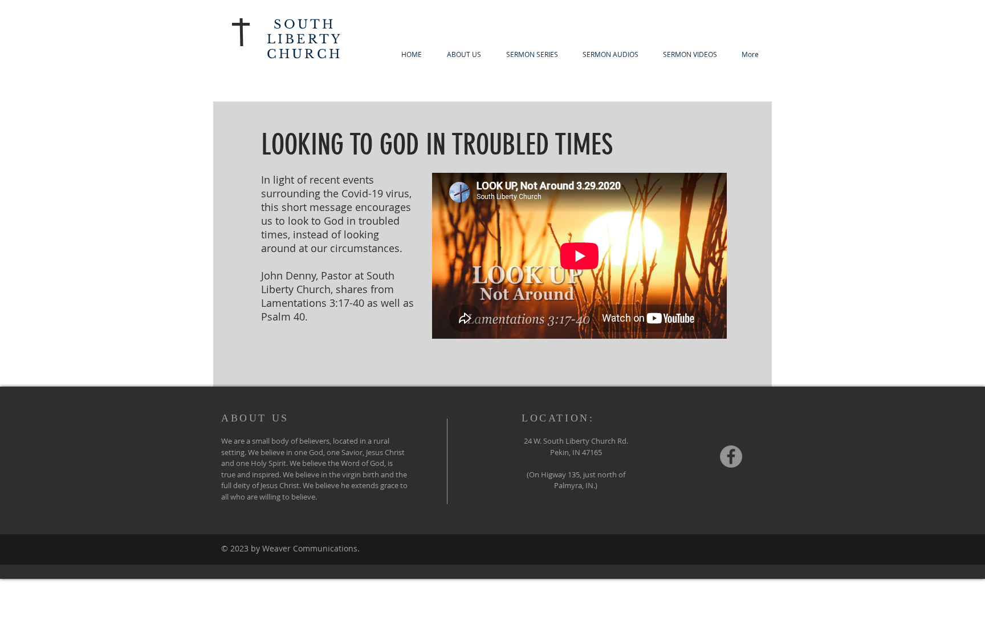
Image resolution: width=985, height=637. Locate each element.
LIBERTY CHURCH (304, 47)
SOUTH (305, 24)
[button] (532, 54)
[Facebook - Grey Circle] (731, 456)
